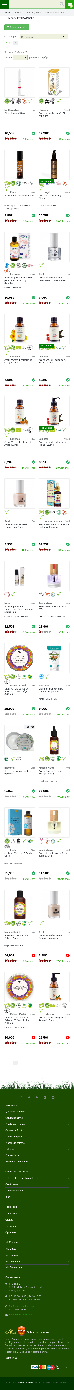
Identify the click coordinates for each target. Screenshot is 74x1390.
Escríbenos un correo (20, 1314)
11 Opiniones (63, 303)
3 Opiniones (29, 961)
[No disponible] (33, 955)
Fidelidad (10, 1149)
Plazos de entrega (15, 1143)
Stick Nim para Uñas (14, 113)
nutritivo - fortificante (13, 288)
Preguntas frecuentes (16, 1161)
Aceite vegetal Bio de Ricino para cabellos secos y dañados (18, 280)
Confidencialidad (14, 1118)
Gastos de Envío (14, 1130)
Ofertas (9, 1219)
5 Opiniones (29, 1043)
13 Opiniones (28, 550)
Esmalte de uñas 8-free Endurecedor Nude (15, 525)
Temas (17, 12)
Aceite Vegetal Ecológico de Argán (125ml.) (53, 1019)
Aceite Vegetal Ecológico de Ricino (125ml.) (53, 443)
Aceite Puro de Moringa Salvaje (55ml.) (16, 936)
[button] (15, 43)
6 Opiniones (29, 385)
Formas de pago (13, 1136)
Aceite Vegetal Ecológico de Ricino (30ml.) (53, 361)
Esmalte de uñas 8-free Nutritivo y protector (50, 936)
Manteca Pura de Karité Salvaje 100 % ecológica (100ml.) (16, 1020)
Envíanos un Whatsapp (21, 1306)
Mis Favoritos (12, 1261)
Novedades (11, 1213)
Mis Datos (10, 1248)
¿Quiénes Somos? (15, 1111)
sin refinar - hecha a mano (16, 1028)
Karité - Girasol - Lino (48, 699)
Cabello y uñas (33, 12)
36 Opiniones (63, 221)
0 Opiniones (29, 714)
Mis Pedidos (11, 1255)
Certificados (11, 1184)
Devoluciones (12, 1155)
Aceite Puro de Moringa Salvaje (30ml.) (50, 772)
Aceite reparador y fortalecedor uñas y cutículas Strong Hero (18, 609)
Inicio (7, 12)
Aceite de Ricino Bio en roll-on (19, 195)
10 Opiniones (28, 468)
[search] (37, 4)
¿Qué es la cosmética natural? (21, 1178)
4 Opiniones (29, 303)
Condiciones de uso (15, 1124)
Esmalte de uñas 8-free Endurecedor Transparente (52, 279)
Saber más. (11, 1357)
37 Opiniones (63, 385)
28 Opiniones (63, 468)
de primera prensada (48, 781)
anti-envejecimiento (47, 205)
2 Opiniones (29, 632)
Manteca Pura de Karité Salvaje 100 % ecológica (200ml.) (16, 691)
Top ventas (11, 1226)
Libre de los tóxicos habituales (52, 617)
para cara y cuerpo (13, 863)
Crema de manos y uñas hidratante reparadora (51, 690)
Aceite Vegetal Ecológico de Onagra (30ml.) (18, 361)
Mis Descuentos (13, 1267)
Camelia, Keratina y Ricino (16, 617)
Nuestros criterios (14, 1190)
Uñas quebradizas (54, 12)
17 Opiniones (63, 961)
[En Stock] (33, 133)
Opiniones (10, 1232)
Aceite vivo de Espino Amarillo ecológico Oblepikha (54, 525)
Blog (7, 1197)
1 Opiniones (29, 139)
